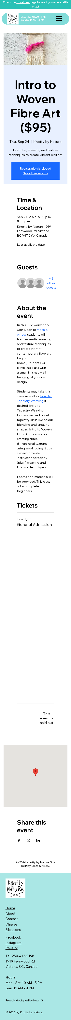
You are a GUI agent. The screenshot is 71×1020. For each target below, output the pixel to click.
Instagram (13, 943)
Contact (12, 919)
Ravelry (12, 948)
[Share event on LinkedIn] (38, 840)
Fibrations (23, 2)
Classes (11, 924)
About (10, 913)
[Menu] (59, 19)
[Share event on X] (28, 840)
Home (10, 908)
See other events (35, 173)
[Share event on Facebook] (19, 840)
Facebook (13, 937)
